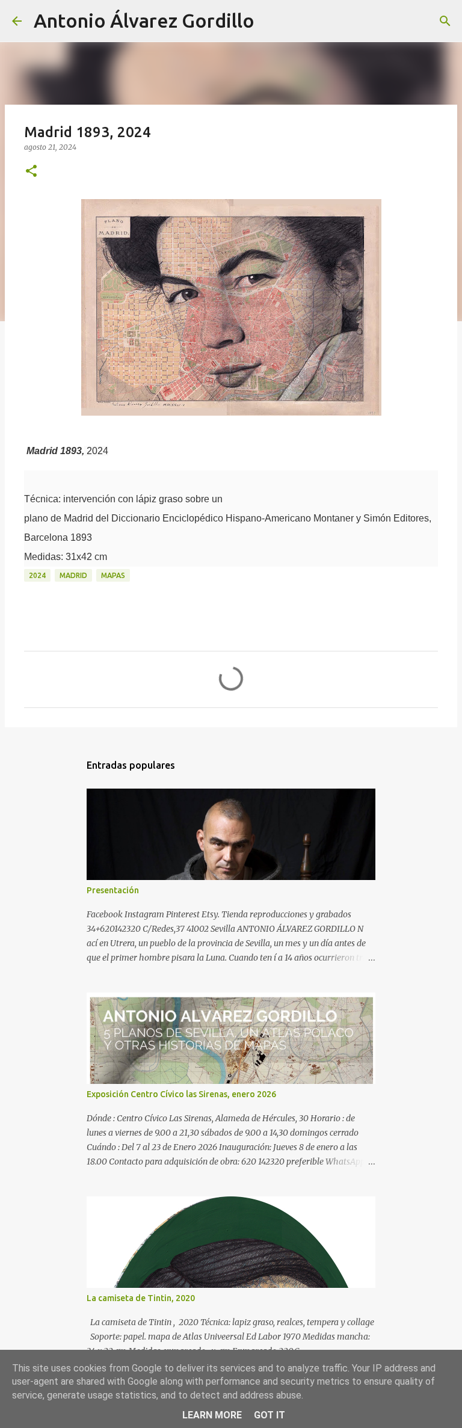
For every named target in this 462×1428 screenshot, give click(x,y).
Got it (269, 1415)
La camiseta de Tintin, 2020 (141, 1298)
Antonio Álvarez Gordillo (144, 20)
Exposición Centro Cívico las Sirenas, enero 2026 (181, 1094)
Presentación (113, 890)
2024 (37, 575)
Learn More (212, 1415)
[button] (31, 172)
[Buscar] (271, 21)
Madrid (73, 575)
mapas (113, 575)
